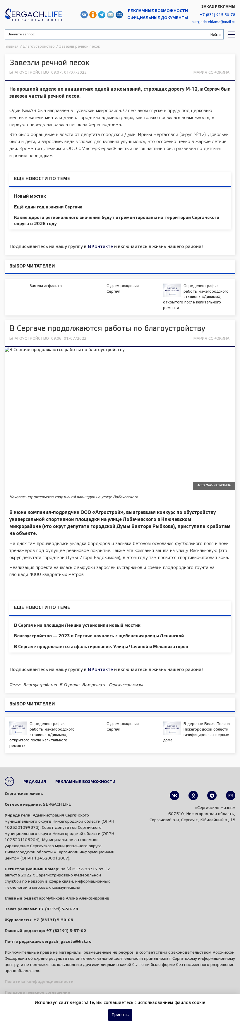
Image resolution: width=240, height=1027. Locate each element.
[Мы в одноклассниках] (193, 795)
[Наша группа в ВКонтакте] (174, 795)
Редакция (34, 781)
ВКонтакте (100, 246)
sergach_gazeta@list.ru (110, 14)
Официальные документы (157, 18)
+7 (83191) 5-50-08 (53, 920)
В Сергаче (69, 685)
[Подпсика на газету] (230, 795)
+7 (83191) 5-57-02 (66, 931)
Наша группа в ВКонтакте (84, 14)
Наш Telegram (101, 14)
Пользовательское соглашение (37, 993)
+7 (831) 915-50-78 (217, 15)
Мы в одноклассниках (93, 14)
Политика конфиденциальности (39, 982)
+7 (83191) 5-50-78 (58, 909)
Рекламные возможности (158, 11)
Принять (120, 1015)
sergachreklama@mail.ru (213, 22)
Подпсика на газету (119, 14)
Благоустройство (29, 72)
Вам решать (94, 685)
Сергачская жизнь (33, 14)
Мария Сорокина (211, 72)
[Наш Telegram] (212, 795)
